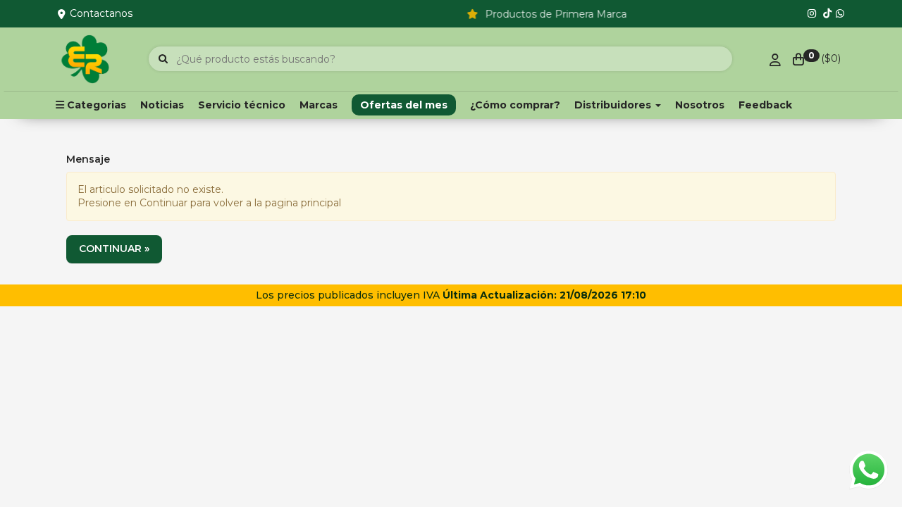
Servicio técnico (241, 105)
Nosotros (699, 105)
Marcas (318, 105)
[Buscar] (163, 59)
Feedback (765, 105)
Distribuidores (614, 105)
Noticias (162, 105)
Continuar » (114, 248)
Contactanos (101, 13)
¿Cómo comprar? (515, 105)
